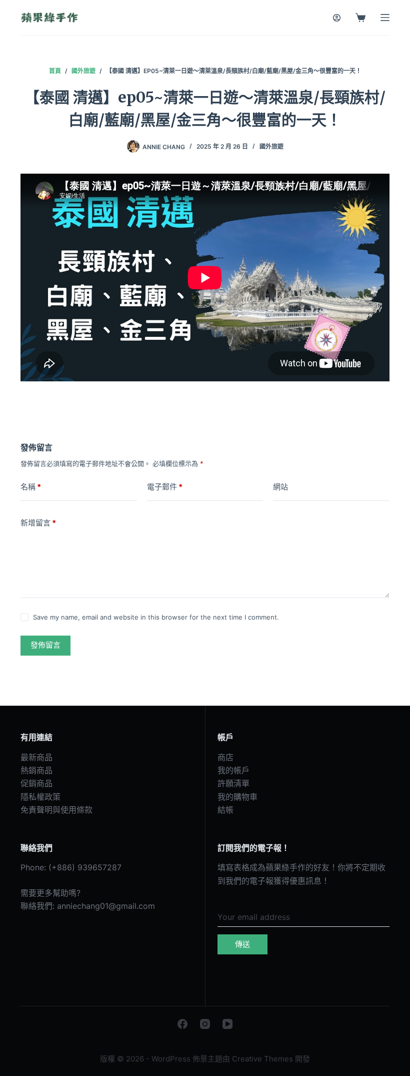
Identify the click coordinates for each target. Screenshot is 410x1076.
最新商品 (36, 757)
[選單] (385, 17)
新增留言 (38, 522)
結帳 (226, 810)
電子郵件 (164, 486)
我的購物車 (238, 797)
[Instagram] (205, 1024)
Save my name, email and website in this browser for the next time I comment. (156, 617)
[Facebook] (183, 1024)
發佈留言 (45, 645)
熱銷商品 (36, 770)
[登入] (336, 18)
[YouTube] (227, 1024)
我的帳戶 (234, 770)
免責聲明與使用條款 (56, 810)
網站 (280, 486)
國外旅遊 (272, 146)
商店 (226, 757)
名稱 (30, 486)
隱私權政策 (40, 797)
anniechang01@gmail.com (106, 906)
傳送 (242, 944)
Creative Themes (262, 1058)
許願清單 (234, 783)
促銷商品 (36, 783)
